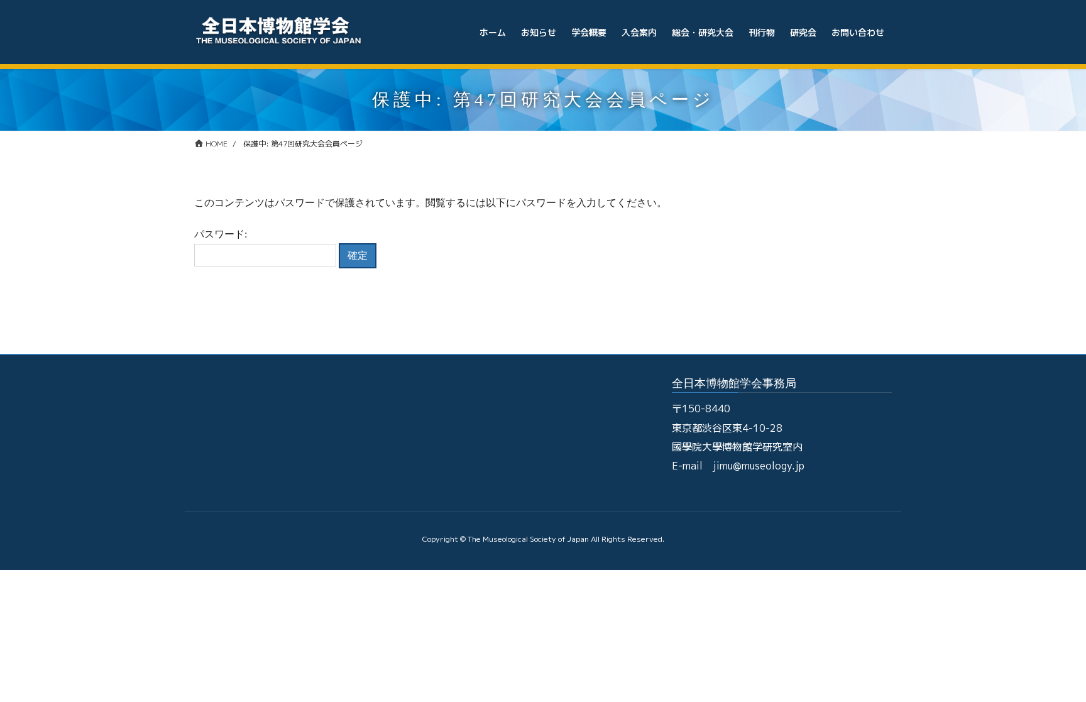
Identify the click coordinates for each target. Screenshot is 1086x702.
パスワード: (220, 234)
